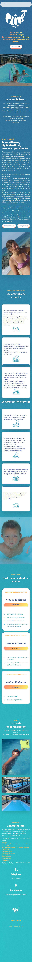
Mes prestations (9, 226)
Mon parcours (23, 226)
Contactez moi (16, 605)
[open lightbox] (16, 757)
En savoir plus (16, 47)
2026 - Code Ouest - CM (16, 926)
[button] (5, 4)
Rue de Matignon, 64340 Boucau (16, 895)
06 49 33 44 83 (16, 879)
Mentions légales (16, 920)
